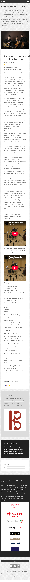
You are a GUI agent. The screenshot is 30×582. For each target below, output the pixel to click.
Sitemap (15, 561)
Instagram (15, 566)
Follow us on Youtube (11, 566)
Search (5, 467)
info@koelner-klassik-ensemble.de (13, 453)
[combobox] (16, 467)
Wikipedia (18, 566)
